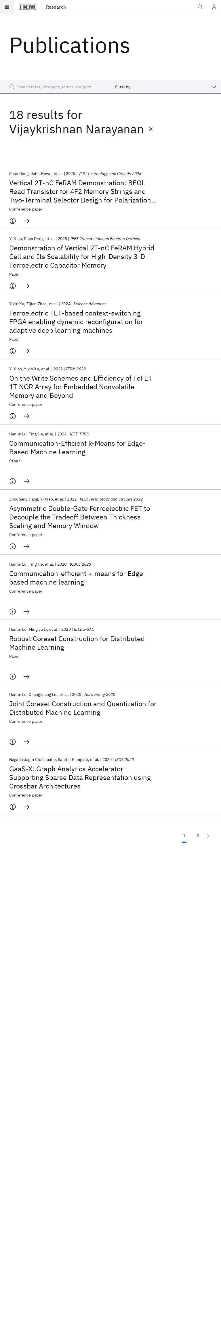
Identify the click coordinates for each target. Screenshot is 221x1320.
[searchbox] (55, 87)
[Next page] (208, 835)
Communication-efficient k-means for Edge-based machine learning (77, 577)
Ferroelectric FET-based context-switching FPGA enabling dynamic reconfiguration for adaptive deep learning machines (76, 321)
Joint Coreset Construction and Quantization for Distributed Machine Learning (83, 708)
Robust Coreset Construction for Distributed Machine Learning (77, 642)
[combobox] (165, 87)
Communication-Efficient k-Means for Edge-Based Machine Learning (77, 447)
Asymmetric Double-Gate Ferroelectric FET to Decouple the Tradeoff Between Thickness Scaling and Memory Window (79, 517)
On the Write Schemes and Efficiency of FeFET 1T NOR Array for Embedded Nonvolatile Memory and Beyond (80, 387)
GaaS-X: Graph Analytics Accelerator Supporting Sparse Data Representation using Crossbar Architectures (80, 777)
